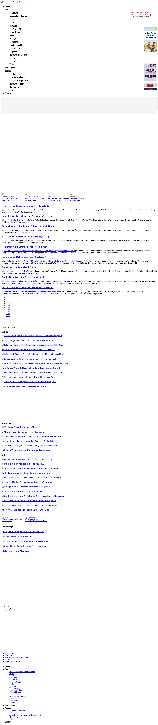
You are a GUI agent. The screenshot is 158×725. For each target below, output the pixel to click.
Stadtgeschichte (16, 45)
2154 (8, 306)
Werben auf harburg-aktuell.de (16, 657)
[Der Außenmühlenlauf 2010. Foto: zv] (30, 292)
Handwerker (14, 86)
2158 (8, 314)
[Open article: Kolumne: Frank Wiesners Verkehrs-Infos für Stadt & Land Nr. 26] (27, 459)
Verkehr (12, 64)
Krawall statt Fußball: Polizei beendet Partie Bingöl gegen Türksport (26, 236)
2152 (8, 301)
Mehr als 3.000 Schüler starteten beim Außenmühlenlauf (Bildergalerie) (28, 287)
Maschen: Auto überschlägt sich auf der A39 (17, 536)
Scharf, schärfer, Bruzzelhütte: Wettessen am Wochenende (23, 277)
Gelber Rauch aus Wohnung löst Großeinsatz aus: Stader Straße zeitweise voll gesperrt (31, 368)
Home (7, 6)
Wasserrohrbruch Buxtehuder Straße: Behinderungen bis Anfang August (25, 509)
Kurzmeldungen (15, 48)
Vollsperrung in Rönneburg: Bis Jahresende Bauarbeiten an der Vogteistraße (27, 482)
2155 (8, 308)
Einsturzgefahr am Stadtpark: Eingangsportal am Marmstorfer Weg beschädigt (28, 441)
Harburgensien (11, 67)
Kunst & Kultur (15, 28)
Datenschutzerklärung (13, 661)
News (7, 9)
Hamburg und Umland (18, 54)
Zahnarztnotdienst (16, 77)
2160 (8, 318)
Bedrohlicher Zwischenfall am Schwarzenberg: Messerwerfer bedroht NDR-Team (28, 349)
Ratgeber (13, 51)
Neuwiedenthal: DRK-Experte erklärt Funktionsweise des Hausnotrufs (25, 541)
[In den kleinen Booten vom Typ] (14, 271)
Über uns (8, 655)
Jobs (11, 90)
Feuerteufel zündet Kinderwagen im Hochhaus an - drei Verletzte (25, 205)
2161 (8, 320)
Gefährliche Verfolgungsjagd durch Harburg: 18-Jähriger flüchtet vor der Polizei (28, 377)
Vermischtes (14, 41)
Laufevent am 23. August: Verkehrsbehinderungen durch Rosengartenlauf (26, 450)
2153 (8, 304)
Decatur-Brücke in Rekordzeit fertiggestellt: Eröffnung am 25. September (26, 473)
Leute (11, 35)
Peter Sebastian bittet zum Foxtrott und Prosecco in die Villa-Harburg (27, 216)
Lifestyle (12, 38)
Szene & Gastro (15, 32)
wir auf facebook (11, 659)
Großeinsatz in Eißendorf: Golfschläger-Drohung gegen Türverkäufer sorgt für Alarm (30, 359)
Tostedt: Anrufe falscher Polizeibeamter (16, 551)
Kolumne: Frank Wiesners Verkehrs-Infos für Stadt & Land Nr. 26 (23, 463)
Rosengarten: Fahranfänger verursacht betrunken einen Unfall (23, 531)
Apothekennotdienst (17, 74)
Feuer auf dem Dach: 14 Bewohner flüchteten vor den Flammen (24, 246)
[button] (5, 153)
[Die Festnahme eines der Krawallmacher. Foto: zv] (9, 241)
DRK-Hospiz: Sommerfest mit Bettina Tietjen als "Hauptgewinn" (23, 432)
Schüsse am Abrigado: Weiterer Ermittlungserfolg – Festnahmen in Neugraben (28, 340)
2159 (8, 316)
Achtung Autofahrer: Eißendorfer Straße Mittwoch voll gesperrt (23, 491)
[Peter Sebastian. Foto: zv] (10, 220)
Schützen (13, 57)
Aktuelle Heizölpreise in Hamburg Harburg (18, 82)
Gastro (8, 93)
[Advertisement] (49, 18)
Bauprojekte (14, 61)
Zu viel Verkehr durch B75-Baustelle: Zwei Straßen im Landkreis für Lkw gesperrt (29, 500)
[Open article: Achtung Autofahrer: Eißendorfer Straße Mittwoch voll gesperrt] (26, 487)
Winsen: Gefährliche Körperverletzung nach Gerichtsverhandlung (24, 546)
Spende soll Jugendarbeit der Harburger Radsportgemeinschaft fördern (28, 226)
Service (8, 70)
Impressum (9, 653)
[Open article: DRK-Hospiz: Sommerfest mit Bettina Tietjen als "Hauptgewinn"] (21, 427)
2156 (8, 310)
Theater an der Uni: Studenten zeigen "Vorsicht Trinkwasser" (24, 256)
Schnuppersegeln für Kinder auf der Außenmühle (19, 267)
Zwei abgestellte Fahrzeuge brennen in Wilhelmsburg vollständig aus (24, 386)
